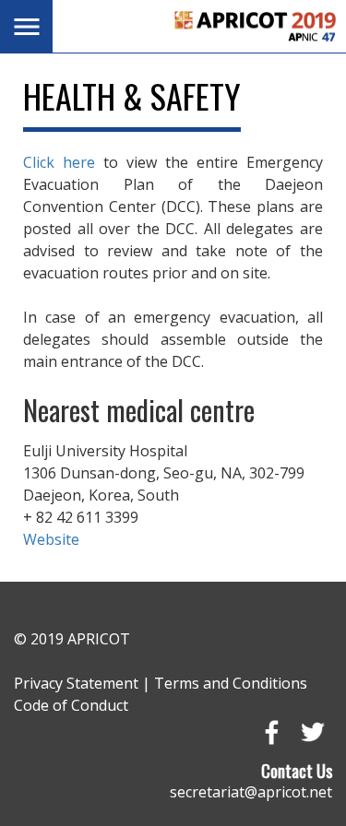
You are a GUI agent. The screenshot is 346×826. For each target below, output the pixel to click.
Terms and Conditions (230, 683)
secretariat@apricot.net (251, 792)
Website (51, 539)
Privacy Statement (76, 683)
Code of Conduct (71, 705)
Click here (59, 162)
